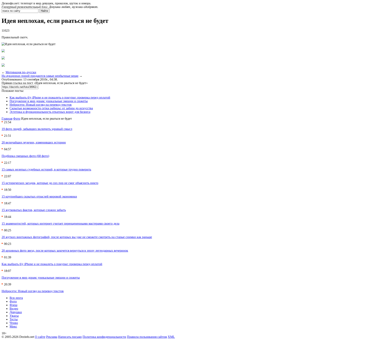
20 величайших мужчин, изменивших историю (34, 142)
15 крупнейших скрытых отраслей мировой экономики (39, 196)
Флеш (13, 305)
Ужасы (14, 315)
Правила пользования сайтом (147, 336)
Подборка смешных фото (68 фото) (25, 156)
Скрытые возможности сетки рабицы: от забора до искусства (51, 108)
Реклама (51, 336)
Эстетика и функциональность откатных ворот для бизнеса (50, 111)
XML (171, 336)
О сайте (40, 336)
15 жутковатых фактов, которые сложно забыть (34, 210)
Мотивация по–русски (21, 72)
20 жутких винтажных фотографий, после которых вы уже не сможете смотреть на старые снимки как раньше (77, 237)
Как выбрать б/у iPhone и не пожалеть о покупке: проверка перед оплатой (60, 97)
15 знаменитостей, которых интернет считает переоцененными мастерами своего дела (60, 223)
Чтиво (14, 323)
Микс (13, 326)
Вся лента (16, 298)
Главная (7, 118)
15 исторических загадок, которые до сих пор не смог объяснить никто (50, 183)
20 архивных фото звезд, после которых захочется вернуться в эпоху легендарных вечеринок (65, 250)
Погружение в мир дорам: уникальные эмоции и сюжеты (49, 101)
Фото (16, 118)
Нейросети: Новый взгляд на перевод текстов (41, 104)
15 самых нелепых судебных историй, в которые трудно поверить (46, 169)
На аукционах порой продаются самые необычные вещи (40, 76)
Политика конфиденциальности (104, 336)
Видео (14, 308)
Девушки (16, 312)
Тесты (14, 319)
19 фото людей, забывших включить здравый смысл (37, 129)
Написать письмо (70, 336)
